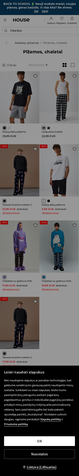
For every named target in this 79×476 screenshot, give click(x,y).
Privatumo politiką (16, 424)
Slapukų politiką (50, 419)
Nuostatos (39, 454)
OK (39, 441)
